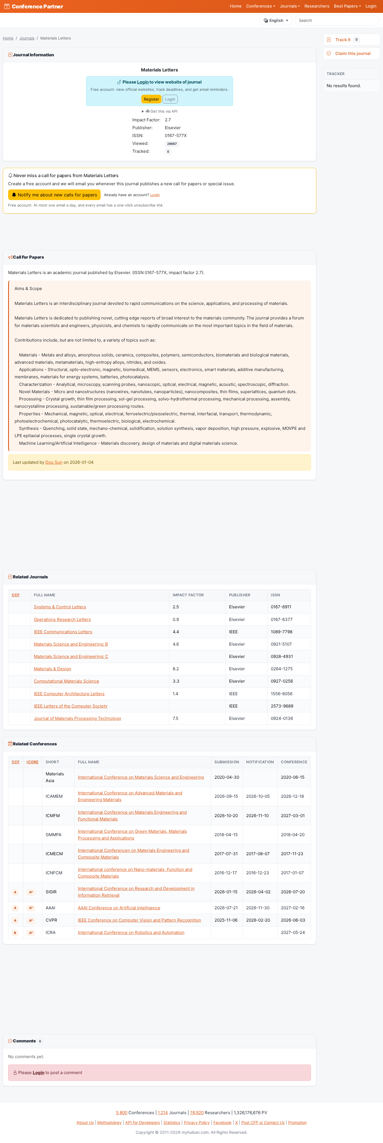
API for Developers (142, 1122)
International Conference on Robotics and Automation (131, 932)
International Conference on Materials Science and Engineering (141, 777)
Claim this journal (352, 53)
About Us (85, 1122)
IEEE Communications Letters (63, 631)
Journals (26, 38)
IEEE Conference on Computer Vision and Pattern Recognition (139, 920)
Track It (345, 39)
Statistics (171, 1122)
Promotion (297, 1122)
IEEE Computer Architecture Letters (69, 693)
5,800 (121, 1112)
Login (371, 6)
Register (151, 99)
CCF (16, 595)
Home (236, 6)
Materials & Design (52, 668)
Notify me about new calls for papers (56, 195)
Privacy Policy (197, 1122)
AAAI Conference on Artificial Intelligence (119, 907)
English (276, 20)
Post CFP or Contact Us (263, 1122)
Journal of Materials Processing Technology (77, 718)
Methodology (109, 1122)
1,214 (163, 1112)
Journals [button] (288, 6)
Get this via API (163, 111)
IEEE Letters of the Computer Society (70, 706)
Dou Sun (54, 462)
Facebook (222, 1122)
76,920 (197, 1112)
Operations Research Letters (62, 619)
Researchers (316, 6)
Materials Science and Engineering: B (71, 644)
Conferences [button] (259, 6)
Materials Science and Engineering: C (71, 656)
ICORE (32, 762)
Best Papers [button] (346, 6)
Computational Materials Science (66, 681)
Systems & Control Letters (60, 606)
